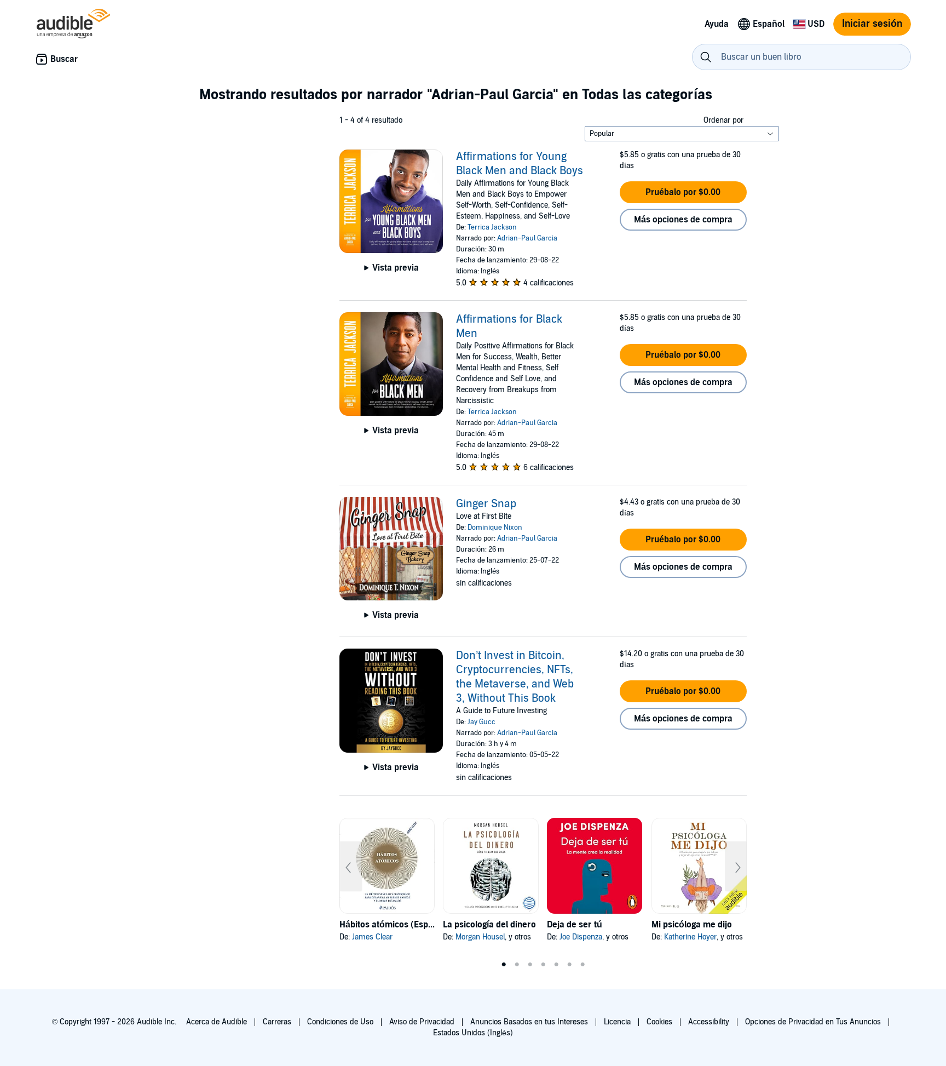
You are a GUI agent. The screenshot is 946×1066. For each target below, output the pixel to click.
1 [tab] (503, 964)
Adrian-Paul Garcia (527, 238)
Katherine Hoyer (690, 937)
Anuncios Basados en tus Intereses (529, 1022)
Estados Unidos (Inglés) (473, 1033)
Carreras (277, 1022)
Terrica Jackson (492, 227)
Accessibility (708, 1022)
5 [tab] (556, 964)
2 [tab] (516, 964)
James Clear (372, 937)
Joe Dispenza (580, 937)
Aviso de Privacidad (421, 1022)
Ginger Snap (486, 504)
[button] (683, 192)
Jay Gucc (481, 722)
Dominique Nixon (495, 527)
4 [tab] (543, 964)
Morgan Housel (480, 937)
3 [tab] (529, 964)
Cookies (659, 1022)
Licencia (617, 1022)
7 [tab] (582, 964)
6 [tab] (569, 964)
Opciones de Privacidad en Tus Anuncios (813, 1022)
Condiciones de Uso (340, 1022)
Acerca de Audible (216, 1022)
